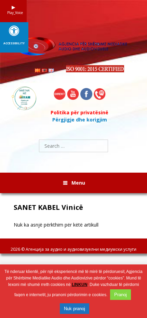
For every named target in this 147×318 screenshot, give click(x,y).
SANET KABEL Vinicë (48, 207)
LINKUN (80, 284)
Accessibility (14, 43)
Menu (78, 182)
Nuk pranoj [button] (74, 308)
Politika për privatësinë (79, 112)
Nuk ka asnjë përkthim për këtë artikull (56, 224)
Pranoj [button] (120, 294)
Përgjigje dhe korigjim (79, 119)
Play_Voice (13, 12)
